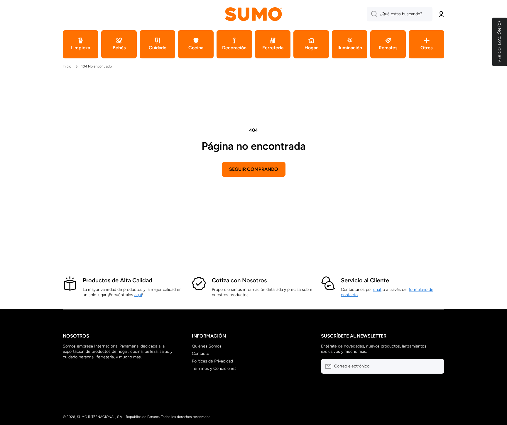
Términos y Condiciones (214, 368)
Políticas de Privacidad (212, 361)
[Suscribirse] (437, 366)
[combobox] (399, 14)
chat (377, 289)
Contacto (200, 353)
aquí (138, 294)
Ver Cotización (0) (499, 42)
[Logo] (253, 14)
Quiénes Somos (207, 346)
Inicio (67, 66)
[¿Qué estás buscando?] (372, 14)
